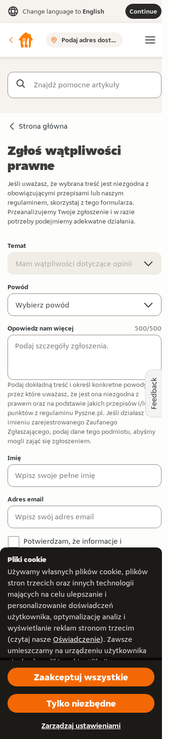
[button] (21, 39)
